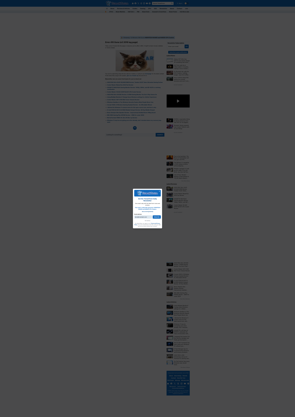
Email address (138, 214)
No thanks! (147, 220)
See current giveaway (147, 211)
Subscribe (157, 217)
